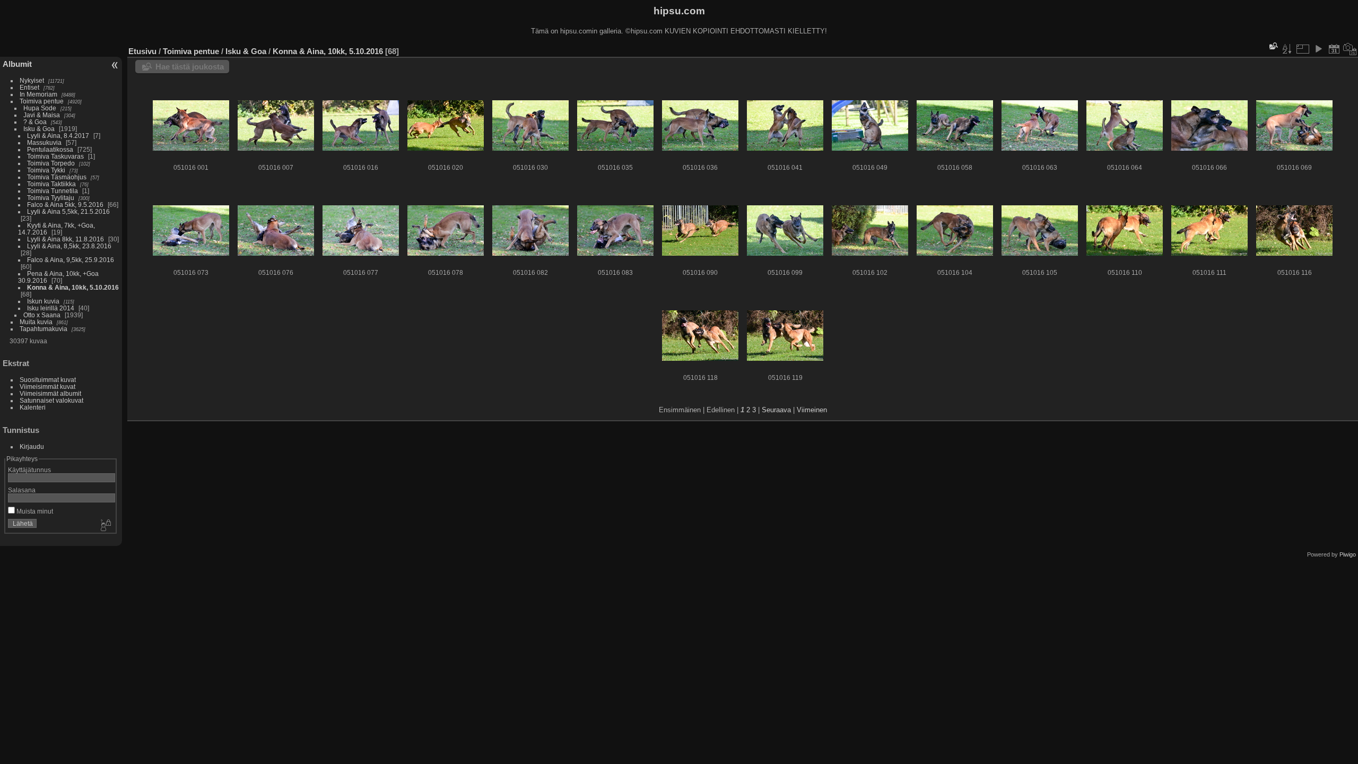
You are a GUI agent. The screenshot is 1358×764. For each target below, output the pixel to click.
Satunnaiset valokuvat (51, 400)
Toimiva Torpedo (51, 163)
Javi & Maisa (41, 114)
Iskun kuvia (43, 301)
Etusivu (142, 51)
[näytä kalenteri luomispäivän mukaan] (1350, 49)
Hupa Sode (39, 108)
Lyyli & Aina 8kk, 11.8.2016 (65, 239)
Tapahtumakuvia (43, 328)
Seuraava (776, 410)
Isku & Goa (39, 128)
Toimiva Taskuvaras (55, 156)
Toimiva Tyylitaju (50, 197)
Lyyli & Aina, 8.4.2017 (58, 135)
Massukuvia (44, 142)
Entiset (29, 87)
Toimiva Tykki (46, 170)
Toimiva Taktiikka (51, 183)
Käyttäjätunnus (29, 469)
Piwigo (1347, 554)
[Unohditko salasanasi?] (105, 526)
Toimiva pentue (42, 101)
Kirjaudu (32, 446)
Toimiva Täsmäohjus (56, 176)
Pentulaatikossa (50, 149)
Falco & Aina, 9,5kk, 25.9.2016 (70, 259)
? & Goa (35, 121)
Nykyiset (32, 80)
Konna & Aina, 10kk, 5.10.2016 (73, 287)
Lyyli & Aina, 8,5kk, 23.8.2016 (69, 245)
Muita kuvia (36, 321)
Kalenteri (33, 407)
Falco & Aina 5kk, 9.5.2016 (65, 204)
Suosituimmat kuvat (48, 379)
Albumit (17, 63)
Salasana (22, 490)
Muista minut (34, 511)
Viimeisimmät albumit (50, 393)
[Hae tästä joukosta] (1272, 46)
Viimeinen (812, 410)
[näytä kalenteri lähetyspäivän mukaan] (1334, 49)
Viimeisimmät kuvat (47, 386)
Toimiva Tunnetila (52, 190)
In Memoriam (38, 94)
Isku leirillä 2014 (50, 308)
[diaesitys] (1318, 49)
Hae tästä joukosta (189, 66)
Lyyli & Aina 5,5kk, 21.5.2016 (68, 211)
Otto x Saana (41, 314)
